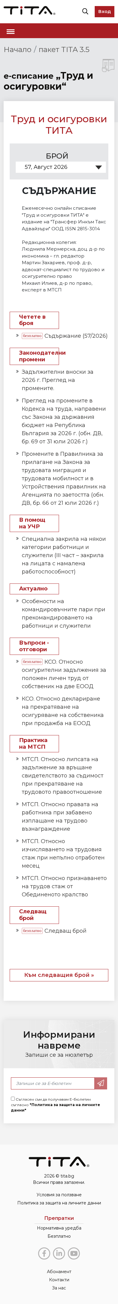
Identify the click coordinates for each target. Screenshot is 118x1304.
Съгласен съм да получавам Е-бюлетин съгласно (55, 1104)
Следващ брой (32, 914)
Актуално (33, 589)
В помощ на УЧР (32, 523)
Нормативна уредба (59, 1228)
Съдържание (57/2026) (76, 336)
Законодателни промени (39, 356)
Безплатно (59, 1236)
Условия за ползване (59, 1194)
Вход (104, 11)
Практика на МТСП (33, 743)
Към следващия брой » (59, 975)
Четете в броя (32, 320)
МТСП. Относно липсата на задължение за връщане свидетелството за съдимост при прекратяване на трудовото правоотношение (62, 775)
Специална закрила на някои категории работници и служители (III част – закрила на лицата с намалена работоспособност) (64, 555)
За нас (59, 1288)
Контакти (59, 1280)
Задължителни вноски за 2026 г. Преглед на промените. (57, 380)
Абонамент (59, 1271)
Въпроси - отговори (34, 646)
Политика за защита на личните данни (59, 1203)
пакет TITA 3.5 (64, 49)
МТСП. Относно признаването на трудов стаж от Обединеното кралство (64, 886)
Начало (17, 49)
